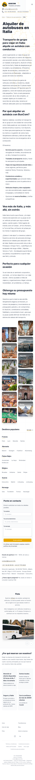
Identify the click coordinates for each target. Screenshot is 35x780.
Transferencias (22, 723)
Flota (3, 731)
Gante (19, 472)
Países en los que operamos (13, 17)
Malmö (13, 482)
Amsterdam (5, 460)
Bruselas (4, 472)
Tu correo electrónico (10, 518)
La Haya (14, 460)
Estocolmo (5, 482)
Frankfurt (19, 450)
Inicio (3, 17)
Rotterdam (22, 460)
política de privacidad (10, 546)
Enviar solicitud (17, 540)
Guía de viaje (5, 727)
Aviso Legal (26, 746)
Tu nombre (7, 511)
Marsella (15, 441)
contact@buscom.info (11, 9)
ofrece (13, 598)
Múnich (4, 450)
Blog (19, 727)
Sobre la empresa (23, 731)
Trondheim (10, 491)
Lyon (9, 441)
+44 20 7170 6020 (23, 11)
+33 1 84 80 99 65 (10, 11)
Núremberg (28, 450)
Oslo (3, 491)
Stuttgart (11, 450)
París (3, 441)
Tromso (18, 491)
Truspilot (21, 704)
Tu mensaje (7, 526)
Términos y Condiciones (11, 744)
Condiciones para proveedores (17, 749)
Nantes (22, 441)
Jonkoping (29, 482)
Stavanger (26, 491)
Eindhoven (5, 462)
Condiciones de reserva (24, 744)
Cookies (20, 746)
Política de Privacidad (11, 746)
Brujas (25, 472)
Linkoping (20, 482)
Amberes (12, 472)
